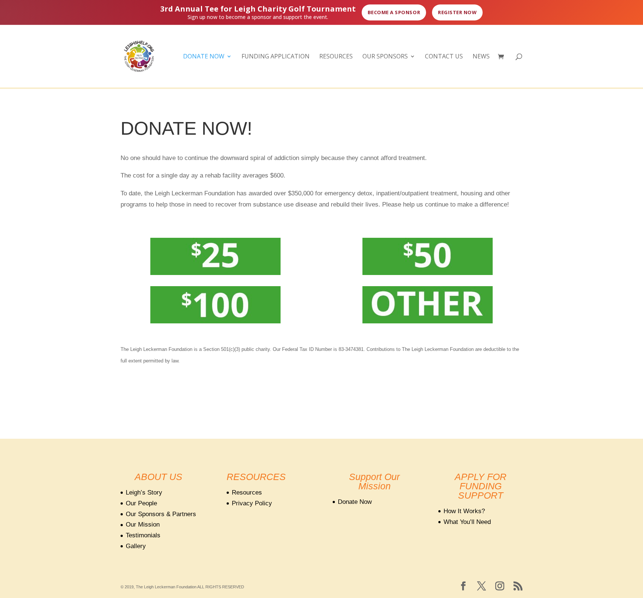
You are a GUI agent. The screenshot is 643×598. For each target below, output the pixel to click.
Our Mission (143, 524)
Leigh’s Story (144, 492)
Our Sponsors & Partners (161, 514)
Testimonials (143, 535)
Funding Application (275, 57)
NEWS (481, 57)
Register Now (457, 12)
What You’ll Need (467, 521)
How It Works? (464, 511)
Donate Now (203, 57)
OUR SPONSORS (385, 57)
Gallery (136, 546)
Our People (141, 503)
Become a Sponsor (394, 12)
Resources (336, 57)
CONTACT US (444, 57)
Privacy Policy (252, 503)
